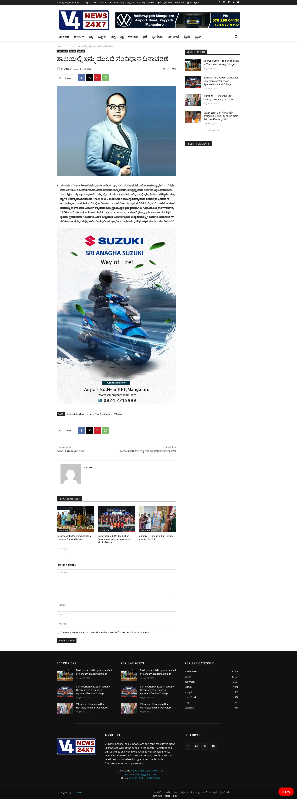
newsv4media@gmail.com (145, 770)
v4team (67, 68)
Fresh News (70, 46)
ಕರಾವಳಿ (72, 51)
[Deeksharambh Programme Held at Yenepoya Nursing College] (75, 519)
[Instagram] (224, 2)
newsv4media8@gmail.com (140, 774)
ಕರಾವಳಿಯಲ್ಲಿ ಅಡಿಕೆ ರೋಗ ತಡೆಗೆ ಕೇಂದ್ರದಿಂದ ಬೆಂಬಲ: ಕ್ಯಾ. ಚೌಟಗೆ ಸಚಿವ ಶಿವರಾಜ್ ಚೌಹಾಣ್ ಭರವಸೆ (221, 116)
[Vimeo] (233, 2)
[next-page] (64, 550)
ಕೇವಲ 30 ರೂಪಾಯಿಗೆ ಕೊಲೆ (70, 451)
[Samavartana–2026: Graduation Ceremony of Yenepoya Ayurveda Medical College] (116, 519)
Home (60, 46)
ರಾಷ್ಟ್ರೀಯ (81, 51)
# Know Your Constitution (99, 414)
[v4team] (59, 69)
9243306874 (153, 778)
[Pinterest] (97, 77)
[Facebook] (219, 2)
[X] (229, 2)
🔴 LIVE (286, 791)
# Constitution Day (75, 414)
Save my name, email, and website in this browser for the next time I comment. (105, 632)
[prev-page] (59, 550)
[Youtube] (238, 2)
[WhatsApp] (105, 77)
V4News (118, 414)
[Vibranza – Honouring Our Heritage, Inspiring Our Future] (157, 519)
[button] (236, 37)
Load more (211, 130)
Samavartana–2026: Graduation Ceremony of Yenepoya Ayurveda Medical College (114, 539)
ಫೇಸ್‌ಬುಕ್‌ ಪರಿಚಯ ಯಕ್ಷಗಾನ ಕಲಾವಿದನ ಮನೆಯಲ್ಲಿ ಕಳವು (147, 451)
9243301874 (136, 778)
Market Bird (77, 792)
